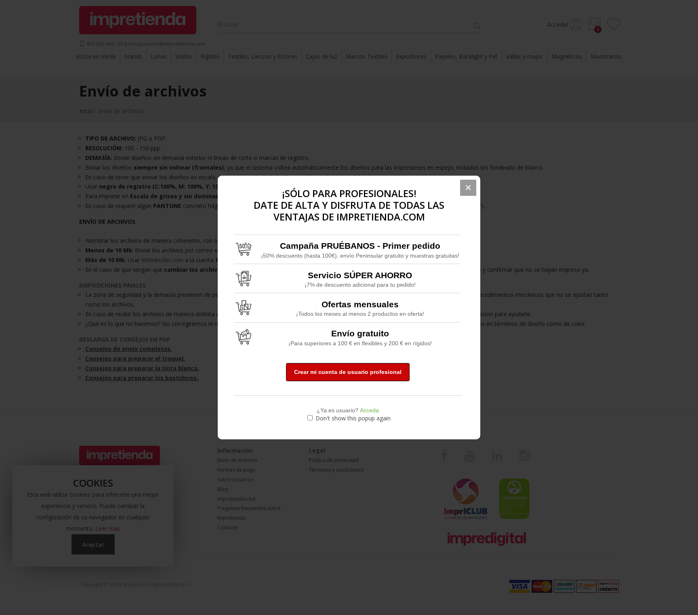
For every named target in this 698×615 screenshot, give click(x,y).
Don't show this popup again (353, 418)
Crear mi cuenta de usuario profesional (348, 372)
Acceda (369, 410)
